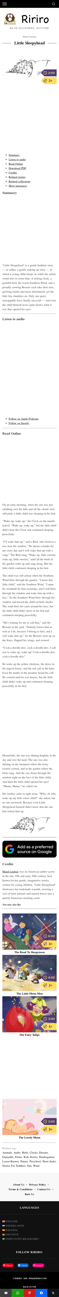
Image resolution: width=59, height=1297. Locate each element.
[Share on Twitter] (53, 1293)
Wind (36, 1165)
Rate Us (29, 1194)
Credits (13, 172)
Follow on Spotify (19, 423)
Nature (24, 1161)
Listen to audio (17, 159)
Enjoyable (8, 1157)
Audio (17, 1152)
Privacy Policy (37, 1184)
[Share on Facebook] (41, 1293)
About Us (18, 1184)
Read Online (16, 164)
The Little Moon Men (29, 993)
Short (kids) (49, 1161)
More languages (18, 186)
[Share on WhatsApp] (18, 1293)
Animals (7, 1152)
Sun (29, 1165)
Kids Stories (31, 1157)
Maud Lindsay (30, 37)
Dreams (43, 1152)
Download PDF (17, 168)
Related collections (19, 181)
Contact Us (44, 1189)
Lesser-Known (10, 1161)
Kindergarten (46, 1157)
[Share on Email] (6, 1293)
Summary (14, 155)
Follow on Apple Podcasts (24, 419)
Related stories (17, 177)
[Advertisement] (29, 120)
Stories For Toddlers (13, 1165)
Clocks (34, 1152)
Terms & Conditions (20, 1189)
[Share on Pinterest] (29, 1293)
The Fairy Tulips (29, 1034)
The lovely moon (29, 1137)
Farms (18, 1157)
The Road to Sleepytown (29, 952)
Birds (25, 1152)
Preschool (35, 1161)
